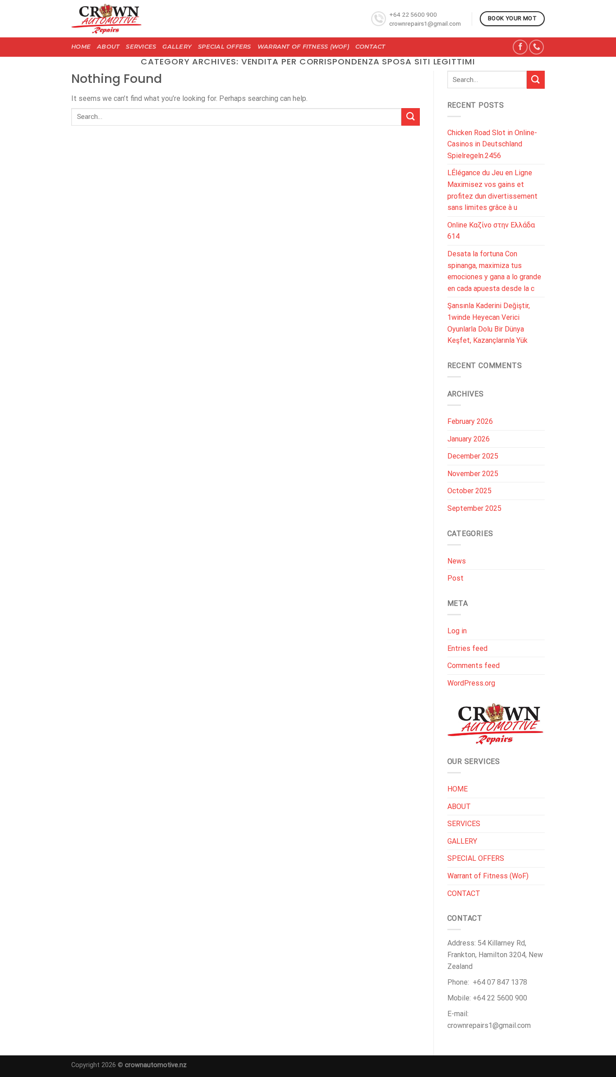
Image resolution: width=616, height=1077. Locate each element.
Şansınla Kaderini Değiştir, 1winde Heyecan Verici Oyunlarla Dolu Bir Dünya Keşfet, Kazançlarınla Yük (488, 323)
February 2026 (470, 421)
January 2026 (468, 439)
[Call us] (536, 47)
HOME (81, 46)
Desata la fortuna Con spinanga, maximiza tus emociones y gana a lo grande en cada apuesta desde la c (494, 271)
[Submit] (410, 117)
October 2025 (469, 490)
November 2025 (472, 473)
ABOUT (108, 46)
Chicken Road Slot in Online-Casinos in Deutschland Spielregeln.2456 (492, 144)
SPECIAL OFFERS (224, 46)
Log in (457, 631)
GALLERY (177, 46)
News (456, 561)
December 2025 (472, 456)
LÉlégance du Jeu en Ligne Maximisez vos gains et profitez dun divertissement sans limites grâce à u (492, 190)
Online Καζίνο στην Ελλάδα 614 (491, 231)
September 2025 (474, 508)
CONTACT (370, 46)
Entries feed (467, 648)
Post (455, 578)
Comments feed (473, 665)
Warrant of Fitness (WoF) (303, 46)
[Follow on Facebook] (520, 47)
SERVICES (141, 46)
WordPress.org (471, 683)
